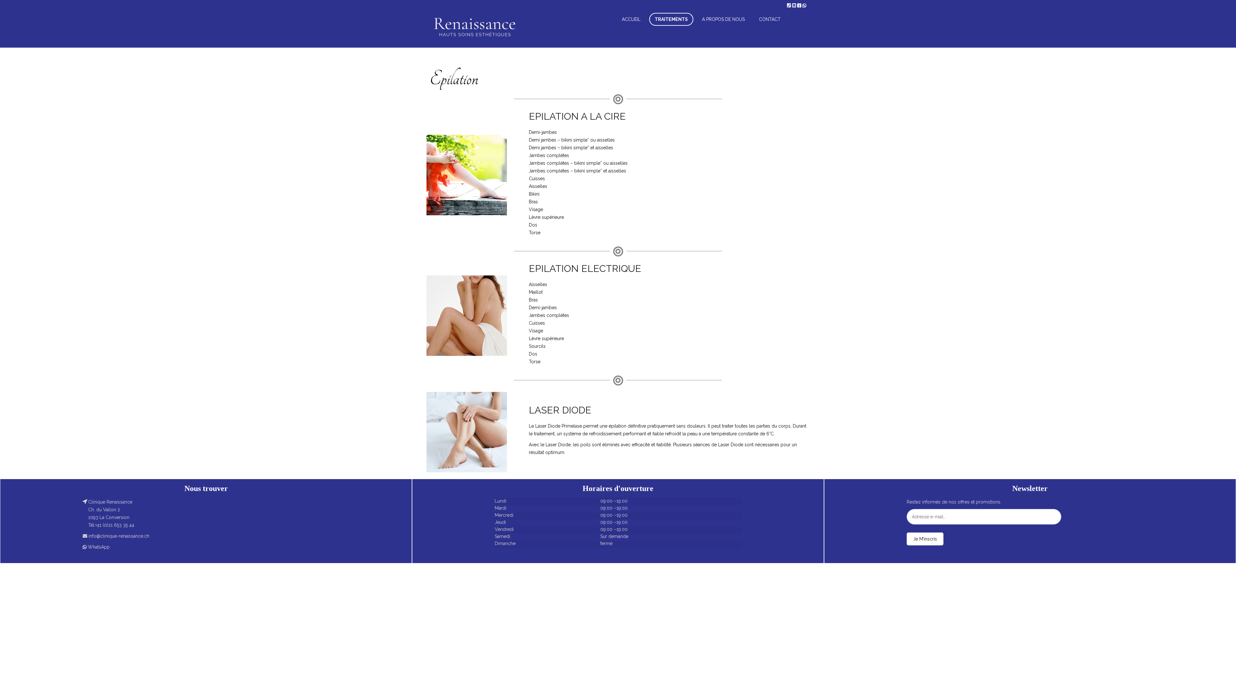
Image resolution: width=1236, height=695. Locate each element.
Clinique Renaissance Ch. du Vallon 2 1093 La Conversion (110, 509)
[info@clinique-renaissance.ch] (794, 5)
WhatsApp (99, 547)
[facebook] (799, 5)
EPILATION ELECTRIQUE (585, 268)
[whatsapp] (804, 5)
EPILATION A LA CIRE (577, 116)
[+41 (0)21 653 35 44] (789, 5)
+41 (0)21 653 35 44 (114, 525)
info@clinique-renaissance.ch (119, 536)
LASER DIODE (560, 410)
